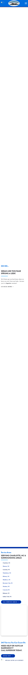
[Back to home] (14, 3)
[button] (26, 3)
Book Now (7, 656)
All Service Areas (10, 602)
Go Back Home (6, 286)
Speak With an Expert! (14, 660)
